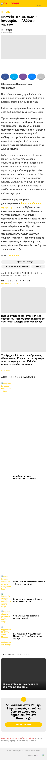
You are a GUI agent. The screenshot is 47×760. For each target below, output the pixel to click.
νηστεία (38, 273)
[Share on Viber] (23, 77)
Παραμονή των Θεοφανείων (16, 276)
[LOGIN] (44, 3)
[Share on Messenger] (32, 77)
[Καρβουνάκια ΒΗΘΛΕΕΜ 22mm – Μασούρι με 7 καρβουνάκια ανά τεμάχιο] (6, 636)
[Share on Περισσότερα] (41, 77)
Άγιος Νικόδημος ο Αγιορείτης (17, 273)
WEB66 (38, 756)
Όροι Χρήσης (28, 738)
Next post (5, 371)
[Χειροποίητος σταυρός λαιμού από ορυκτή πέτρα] (6, 600)
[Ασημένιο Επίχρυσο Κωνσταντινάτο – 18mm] (6, 477)
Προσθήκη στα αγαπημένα (17, 266)
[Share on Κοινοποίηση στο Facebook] (5, 77)
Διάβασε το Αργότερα (24, 262)
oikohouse (13, 255)
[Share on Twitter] (14, 77)
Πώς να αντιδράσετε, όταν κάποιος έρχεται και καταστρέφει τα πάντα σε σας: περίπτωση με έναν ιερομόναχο (23, 318)
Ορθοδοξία (10, 283)
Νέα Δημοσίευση (23, 725)
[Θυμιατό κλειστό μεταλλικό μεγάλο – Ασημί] (6, 617)
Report (39, 266)
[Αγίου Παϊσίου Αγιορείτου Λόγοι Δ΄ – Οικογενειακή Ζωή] (6, 582)
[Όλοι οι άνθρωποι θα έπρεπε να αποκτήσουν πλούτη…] (23, 674)
